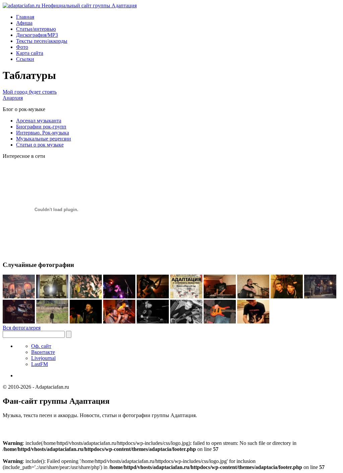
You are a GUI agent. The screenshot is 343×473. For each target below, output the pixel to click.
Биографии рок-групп (41, 126)
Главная (25, 17)
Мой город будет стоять (30, 92)
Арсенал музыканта (38, 120)
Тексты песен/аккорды (41, 41)
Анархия (13, 98)
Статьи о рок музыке (40, 145)
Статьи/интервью (36, 29)
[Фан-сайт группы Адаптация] (70, 5)
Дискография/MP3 (37, 35)
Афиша (24, 23)
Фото (22, 47)
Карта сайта (29, 53)
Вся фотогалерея (22, 327)
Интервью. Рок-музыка (42, 132)
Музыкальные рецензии (43, 138)
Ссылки (25, 59)
